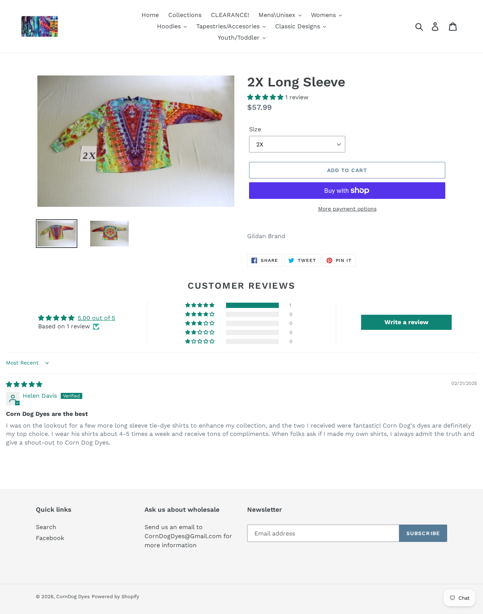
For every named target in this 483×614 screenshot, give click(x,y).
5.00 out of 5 (96, 318)
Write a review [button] (406, 322)
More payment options (347, 209)
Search (46, 527)
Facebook (50, 538)
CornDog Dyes (73, 596)
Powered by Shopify (115, 596)
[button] (266, 97)
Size (255, 129)
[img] (24, 384)
